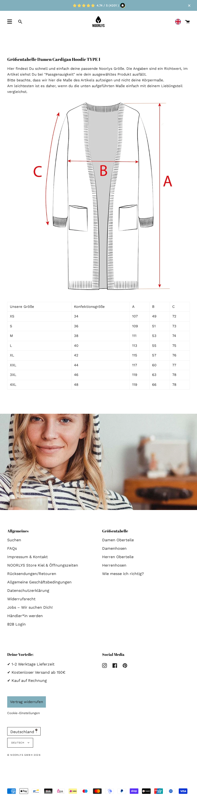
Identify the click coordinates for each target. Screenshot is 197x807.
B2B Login (16, 624)
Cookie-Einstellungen (23, 713)
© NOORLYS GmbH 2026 (24, 755)
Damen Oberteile (118, 540)
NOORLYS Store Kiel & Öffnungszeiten (42, 565)
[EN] (179, 21)
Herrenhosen (114, 565)
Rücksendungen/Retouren (31, 573)
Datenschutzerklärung (28, 590)
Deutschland (22, 732)
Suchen (14, 540)
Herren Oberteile (118, 557)
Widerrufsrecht (21, 599)
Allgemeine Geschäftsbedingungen (39, 582)
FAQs (12, 548)
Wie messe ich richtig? (123, 573)
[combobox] (179, 21)
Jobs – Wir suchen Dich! (30, 607)
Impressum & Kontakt (27, 557)
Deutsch (18, 742)
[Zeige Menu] (10, 22)
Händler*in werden (25, 615)
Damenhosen (114, 548)
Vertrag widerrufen (26, 702)
